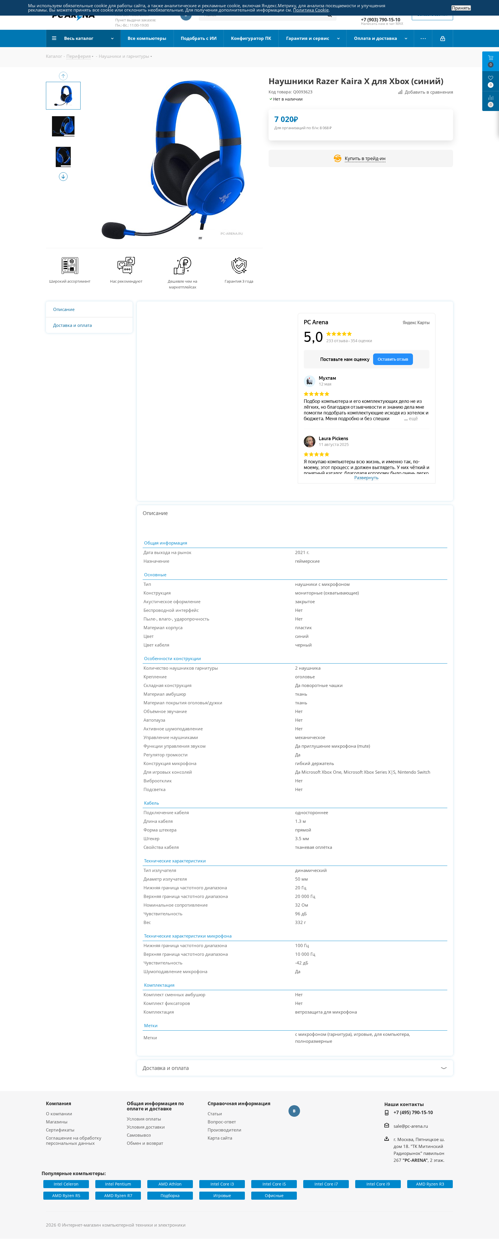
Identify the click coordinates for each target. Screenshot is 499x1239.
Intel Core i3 (222, 1184)
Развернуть (366, 477)
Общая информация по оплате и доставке (155, 1106)
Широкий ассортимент (69, 281)
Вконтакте (294, 1111)
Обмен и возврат (145, 1143)
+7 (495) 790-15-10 (413, 1112)
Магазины (57, 1122)
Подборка (170, 1195)
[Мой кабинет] (443, 38)
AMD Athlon (170, 1184)
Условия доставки (146, 1127)
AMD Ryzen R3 (430, 1184)
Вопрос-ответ (222, 1122)
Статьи (215, 1113)
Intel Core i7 (326, 1184)
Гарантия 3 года (239, 281)
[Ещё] (423, 38)
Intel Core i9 (378, 1184)
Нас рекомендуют (126, 281)
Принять (461, 8)
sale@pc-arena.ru (411, 1126)
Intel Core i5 (274, 1184)
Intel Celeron (66, 1184)
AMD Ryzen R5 (66, 1195)
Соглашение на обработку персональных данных (73, 1140)
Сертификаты (60, 1130)
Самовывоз (139, 1135)
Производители (224, 1130)
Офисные (274, 1195)
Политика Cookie (311, 10)
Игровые (222, 1195)
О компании (59, 1113)
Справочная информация (239, 1103)
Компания (58, 1103)
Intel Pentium (118, 1184)
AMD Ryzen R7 (118, 1195)
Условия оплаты (144, 1119)
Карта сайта (220, 1138)
